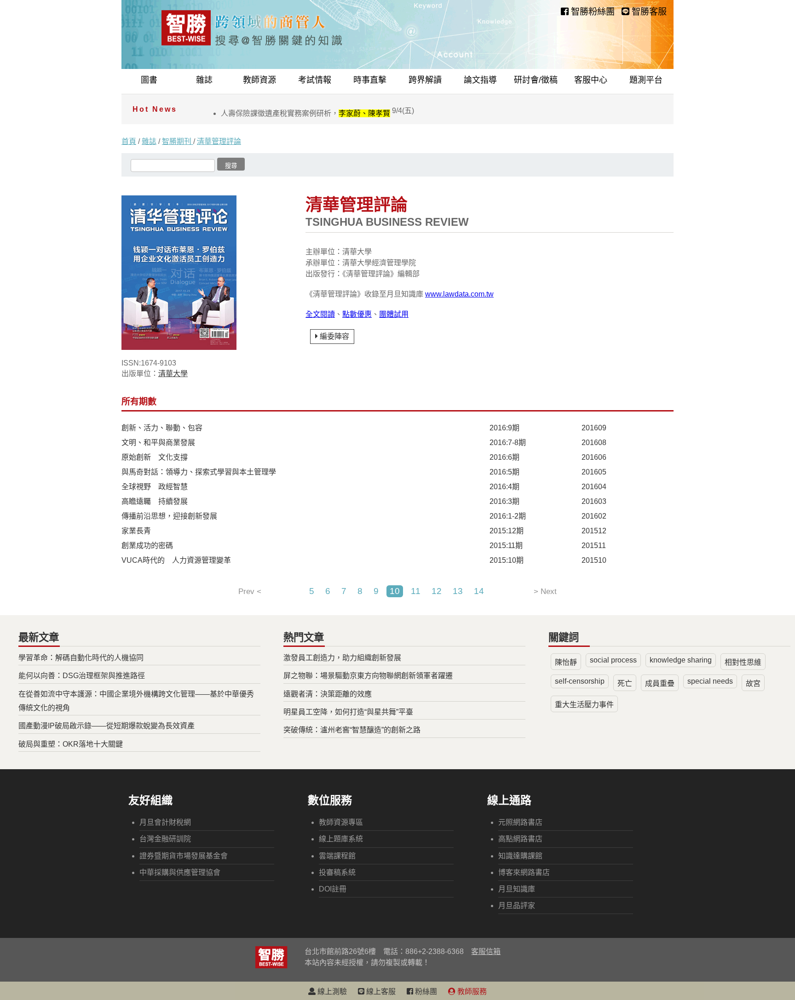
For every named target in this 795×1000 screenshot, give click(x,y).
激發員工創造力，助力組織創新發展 (342, 658)
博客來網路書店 (524, 872)
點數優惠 (357, 314)
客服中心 (590, 80)
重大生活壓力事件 (584, 705)
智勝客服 (648, 12)
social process (613, 660)
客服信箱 (486, 951)
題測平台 (645, 80)
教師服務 (471, 991)
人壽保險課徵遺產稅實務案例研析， (317, 113)
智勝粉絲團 (592, 12)
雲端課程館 (337, 856)
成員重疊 (659, 683)
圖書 (149, 80)
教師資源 (259, 80)
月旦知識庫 (516, 889)
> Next (545, 591)
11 (416, 591)
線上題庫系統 (341, 839)
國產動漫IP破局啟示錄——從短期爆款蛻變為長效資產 (106, 726)
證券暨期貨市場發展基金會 (183, 856)
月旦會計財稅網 (165, 822)
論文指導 (480, 80)
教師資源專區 (341, 822)
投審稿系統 (337, 872)
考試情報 (314, 80)
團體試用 (394, 314)
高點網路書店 (520, 839)
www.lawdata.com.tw (459, 294)
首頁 (128, 141)
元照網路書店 (520, 822)
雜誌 (204, 80)
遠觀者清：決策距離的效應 (327, 694)
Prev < (249, 591)
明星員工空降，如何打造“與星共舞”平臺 (348, 712)
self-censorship (580, 681)
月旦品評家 (516, 905)
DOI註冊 (332, 889)
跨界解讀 (425, 80)
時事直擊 (369, 80)
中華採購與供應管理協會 (179, 872)
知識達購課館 (520, 856)
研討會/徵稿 (536, 80)
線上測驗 (331, 991)
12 (437, 591)
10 (395, 591)
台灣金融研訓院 (165, 839)
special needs (710, 681)
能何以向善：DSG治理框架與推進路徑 (81, 676)
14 (479, 591)
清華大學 (173, 373)
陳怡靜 (566, 662)
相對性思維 (743, 662)
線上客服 (380, 991)
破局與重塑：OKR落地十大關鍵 (70, 744)
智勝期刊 (177, 141)
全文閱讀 (320, 314)
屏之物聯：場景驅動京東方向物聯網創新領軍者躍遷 (368, 676)
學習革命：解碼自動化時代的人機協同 (81, 658)
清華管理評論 (219, 141)
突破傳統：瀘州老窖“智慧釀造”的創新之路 (352, 730)
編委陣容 (334, 336)
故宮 (753, 683)
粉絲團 (425, 991)
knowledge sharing (681, 660)
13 (458, 591)
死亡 (624, 683)
